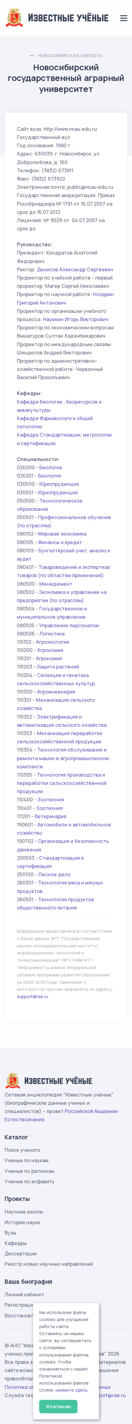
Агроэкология (52, 642)
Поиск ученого (22, 1150)
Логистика (51, 633)
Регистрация (20, 1304)
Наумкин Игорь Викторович (75, 319)
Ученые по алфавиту (30, 1181)
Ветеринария (50, 816)
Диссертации (21, 1253)
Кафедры (16, 1243)
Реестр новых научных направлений (49, 1264)
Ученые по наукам (27, 1160)
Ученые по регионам (29, 1171)
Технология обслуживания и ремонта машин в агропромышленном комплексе (63, 758)
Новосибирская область (70, 55)
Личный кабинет (24, 1294)
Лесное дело (54, 874)
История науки (22, 1222)
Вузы (10, 1232)
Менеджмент (55, 583)
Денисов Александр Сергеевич (75, 269)
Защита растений (58, 666)
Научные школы (24, 1211)
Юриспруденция (59, 484)
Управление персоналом (69, 625)
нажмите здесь (72, 1390)
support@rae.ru (32, 996)
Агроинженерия (56, 691)
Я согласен (58, 1406)
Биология (50, 467)
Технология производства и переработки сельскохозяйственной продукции (62, 783)
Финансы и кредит (60, 542)
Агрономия (50, 650)
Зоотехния (50, 799)
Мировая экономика (62, 533)
